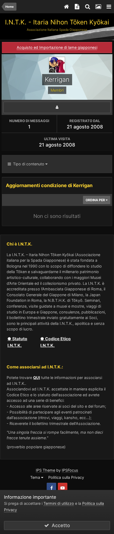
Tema (35, 477)
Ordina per (96, 200)
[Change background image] (98, 6)
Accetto (59, 525)
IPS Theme (45, 470)
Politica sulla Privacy (66, 477)
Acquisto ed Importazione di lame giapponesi (57, 47)
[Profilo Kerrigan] (57, 107)
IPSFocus (70, 470)
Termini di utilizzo (58, 503)
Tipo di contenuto (28, 164)
